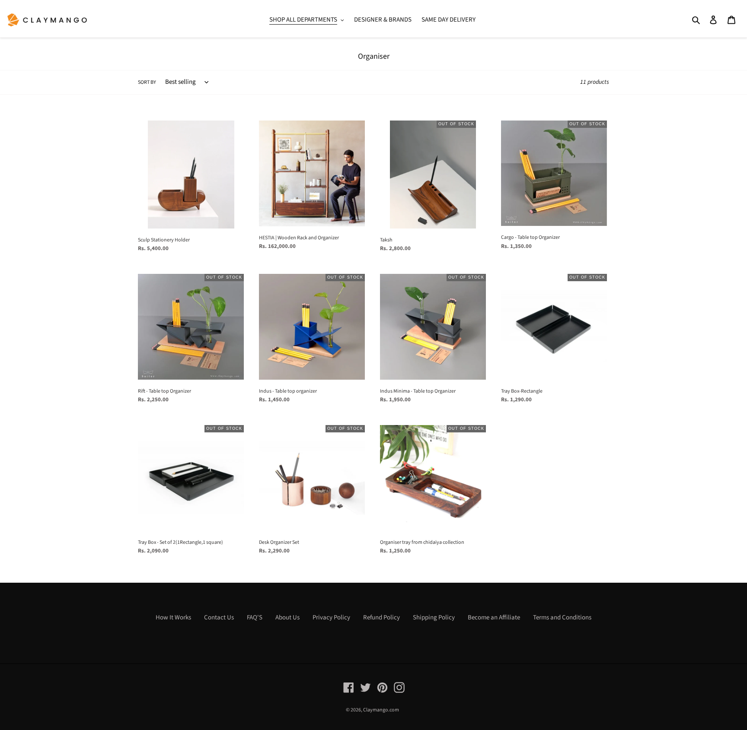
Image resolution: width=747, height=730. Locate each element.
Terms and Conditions (562, 617)
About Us (287, 617)
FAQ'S (254, 617)
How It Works (173, 617)
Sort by (147, 82)
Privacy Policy (331, 617)
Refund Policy (381, 617)
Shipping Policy (434, 617)
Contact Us (219, 617)
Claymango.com (381, 710)
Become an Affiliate (494, 617)
